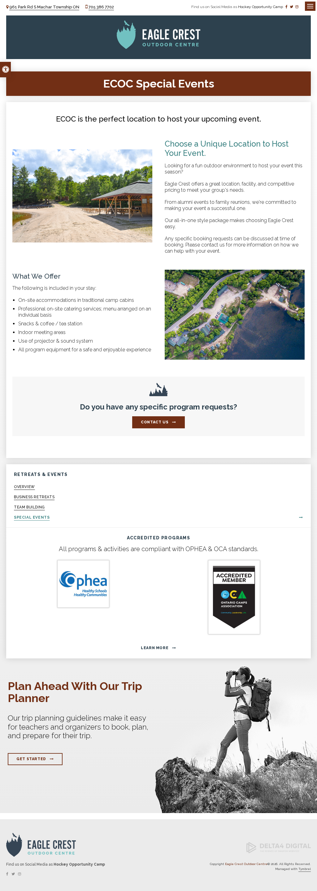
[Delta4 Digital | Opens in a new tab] (278, 852)
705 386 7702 (101, 7)
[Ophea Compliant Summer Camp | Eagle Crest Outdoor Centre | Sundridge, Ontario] (83, 584)
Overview (24, 487)
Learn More (154, 648)
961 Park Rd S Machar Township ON (44, 7)
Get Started (31, 759)
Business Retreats (34, 497)
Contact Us (154, 422)
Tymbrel (304, 869)
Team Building (29, 507)
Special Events (32, 517)
